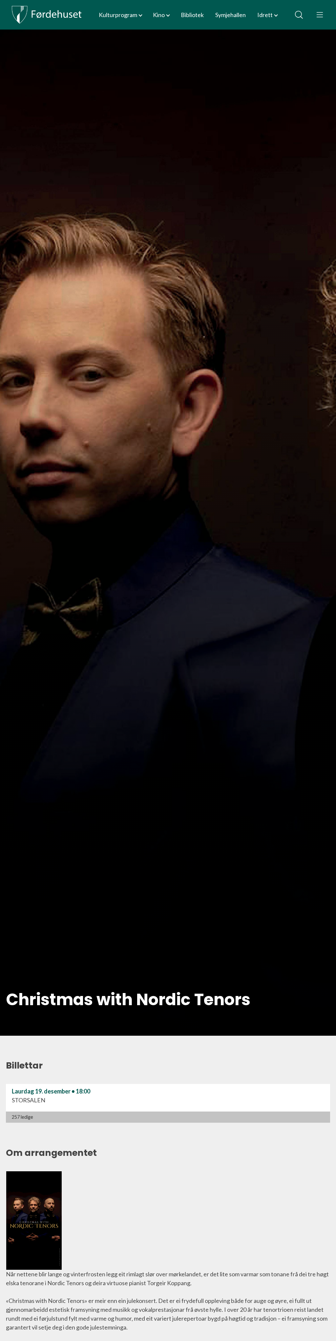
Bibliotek (192, 14)
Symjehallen (230, 14)
